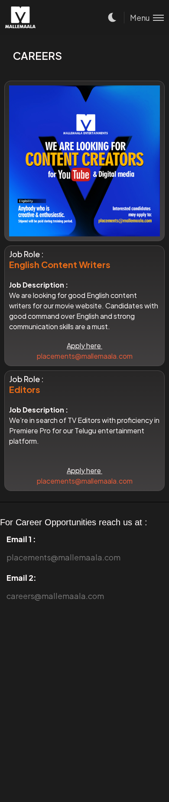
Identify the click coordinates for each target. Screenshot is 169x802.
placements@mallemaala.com (85, 355)
